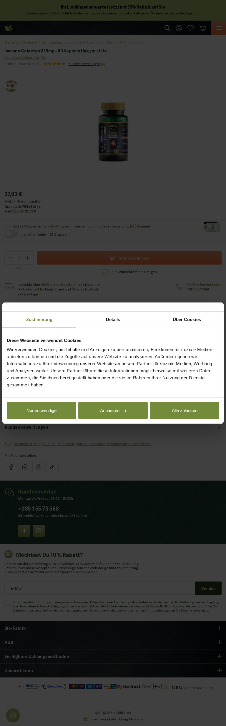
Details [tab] (113, 319)
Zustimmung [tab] (39, 319)
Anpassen (109, 410)
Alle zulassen (184, 410)
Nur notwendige (41, 410)
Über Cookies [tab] (187, 319)
